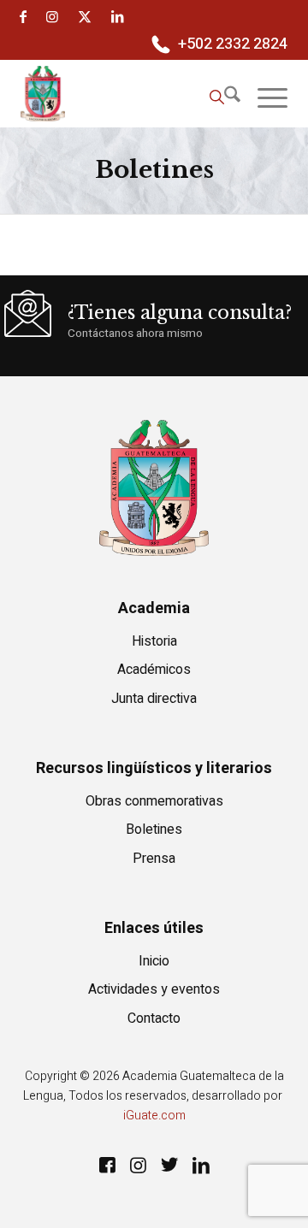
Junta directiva (154, 698)
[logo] (127, 93)
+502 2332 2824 (232, 44)
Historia (154, 641)
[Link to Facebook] (23, 16)
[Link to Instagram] (52, 16)
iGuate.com (154, 1116)
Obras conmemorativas (154, 801)
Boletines (154, 829)
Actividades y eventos (154, 989)
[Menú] (263, 98)
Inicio (154, 961)
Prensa (154, 858)
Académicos (154, 669)
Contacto (154, 1018)
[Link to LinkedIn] (117, 16)
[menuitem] (217, 45)
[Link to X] (85, 16)
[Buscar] (216, 98)
